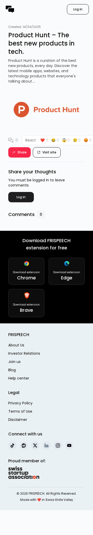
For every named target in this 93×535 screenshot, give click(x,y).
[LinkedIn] (46, 445)
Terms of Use (20, 411)
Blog (12, 370)
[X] (35, 445)
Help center (18, 378)
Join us (14, 361)
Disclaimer (17, 419)
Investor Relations (24, 353)
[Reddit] (24, 445)
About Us (16, 345)
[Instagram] (58, 445)
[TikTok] (12, 445)
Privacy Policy (20, 403)
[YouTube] (69, 445)
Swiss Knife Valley (59, 499)
